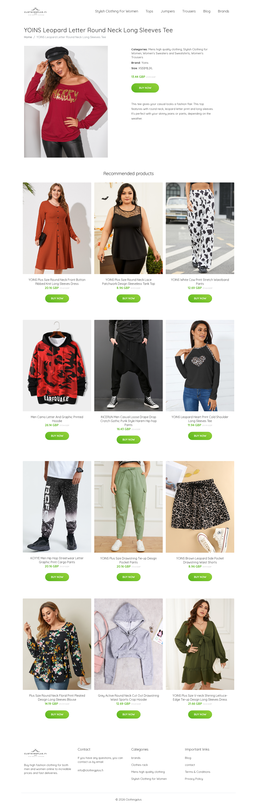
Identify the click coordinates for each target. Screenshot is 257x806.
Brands (223, 11)
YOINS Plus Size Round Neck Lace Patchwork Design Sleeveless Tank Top (128, 282)
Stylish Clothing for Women (149, 779)
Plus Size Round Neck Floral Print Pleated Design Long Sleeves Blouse (57, 697)
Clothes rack (139, 765)
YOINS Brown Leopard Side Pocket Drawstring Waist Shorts (200, 560)
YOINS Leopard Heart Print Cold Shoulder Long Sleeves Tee (200, 419)
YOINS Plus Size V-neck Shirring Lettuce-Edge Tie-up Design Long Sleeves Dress (200, 697)
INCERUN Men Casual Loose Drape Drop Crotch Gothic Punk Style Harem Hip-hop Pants (128, 421)
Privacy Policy (194, 779)
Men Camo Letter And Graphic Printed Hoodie (57, 419)
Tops (149, 11)
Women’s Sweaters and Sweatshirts (166, 53)
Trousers (189, 11)
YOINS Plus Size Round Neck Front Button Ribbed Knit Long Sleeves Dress (57, 282)
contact (190, 765)
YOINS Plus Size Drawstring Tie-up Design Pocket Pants (128, 560)
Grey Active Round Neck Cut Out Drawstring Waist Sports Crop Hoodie (128, 697)
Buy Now (145, 88)
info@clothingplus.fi (90, 770)
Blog (206, 11)
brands (136, 758)
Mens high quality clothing (165, 49)
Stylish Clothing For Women (116, 11)
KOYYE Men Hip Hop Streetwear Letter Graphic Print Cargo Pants (57, 560)
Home (28, 37)
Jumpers (168, 11)
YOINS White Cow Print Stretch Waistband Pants (200, 282)
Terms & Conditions (197, 772)
